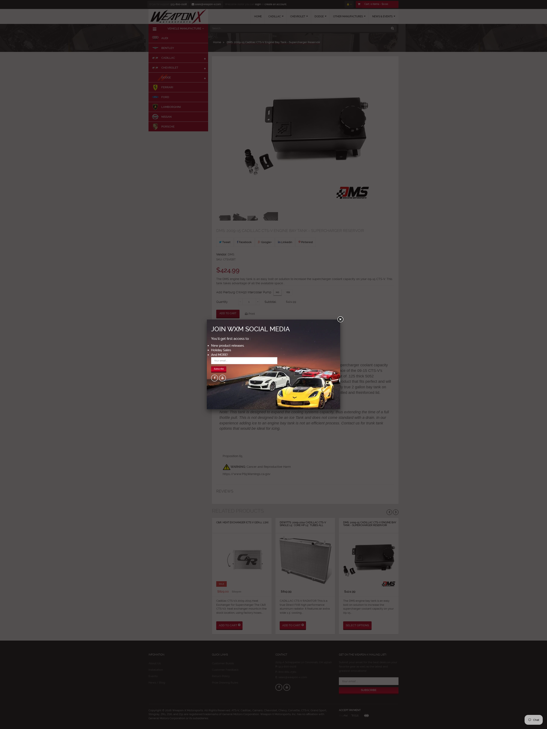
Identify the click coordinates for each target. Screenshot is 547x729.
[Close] (340, 319)
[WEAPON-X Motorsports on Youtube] (222, 378)
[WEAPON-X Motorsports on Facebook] (214, 378)
